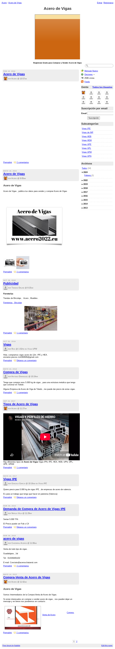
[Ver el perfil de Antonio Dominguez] (5, 376)
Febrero (87, 175)
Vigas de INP (87, 132)
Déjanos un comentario (27, 360)
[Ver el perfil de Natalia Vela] (5, 513)
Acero (4, 3)
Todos (84, 168)
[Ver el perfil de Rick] (5, 349)
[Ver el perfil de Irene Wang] (107, 97)
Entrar (99, 3)
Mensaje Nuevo (91, 71)
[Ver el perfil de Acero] (5, 79)
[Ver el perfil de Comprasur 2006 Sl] (99, 93)
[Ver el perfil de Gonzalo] (107, 102)
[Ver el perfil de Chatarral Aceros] (5, 543)
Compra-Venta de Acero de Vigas (26, 577)
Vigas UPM (87, 152)
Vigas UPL (86, 148)
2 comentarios (23, 162)
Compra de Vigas (15, 372)
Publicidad (10, 283)
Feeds (87, 82)
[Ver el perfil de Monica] (99, 97)
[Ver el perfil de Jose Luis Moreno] (83, 97)
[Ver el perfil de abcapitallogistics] (91, 102)
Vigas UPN (86, 156)
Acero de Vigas (15, 3)
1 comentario (22, 333)
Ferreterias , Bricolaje (12, 303)
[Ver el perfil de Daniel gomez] (99, 102)
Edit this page (106, 645)
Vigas (7, 344)
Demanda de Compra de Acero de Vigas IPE (34, 509)
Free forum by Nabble (11, 645)
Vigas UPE (86, 144)
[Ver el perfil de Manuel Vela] (83, 102)
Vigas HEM (87, 140)
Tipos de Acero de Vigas (20, 404)
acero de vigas (13, 538)
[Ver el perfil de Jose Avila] (91, 97)
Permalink (7, 162)
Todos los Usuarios (102, 87)
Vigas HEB (86, 136)
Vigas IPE (10, 479)
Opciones (88, 74)
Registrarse (108, 3)
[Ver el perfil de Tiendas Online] (5, 288)
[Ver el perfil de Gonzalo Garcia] (5, 484)
